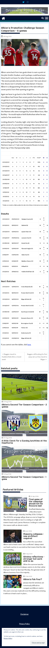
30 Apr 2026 (34, 496)
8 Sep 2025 (28, 554)
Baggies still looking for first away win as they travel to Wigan (37, 357)
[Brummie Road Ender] (24, 14)
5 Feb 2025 (28, 576)
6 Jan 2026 (28, 531)
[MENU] (46, 18)
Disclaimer (24, 614)
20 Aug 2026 (7, 438)
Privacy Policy (24, 624)
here (29, 345)
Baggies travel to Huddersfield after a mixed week (11, 357)
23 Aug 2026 (7, 402)
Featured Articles (13, 489)
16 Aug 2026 (7, 474)
